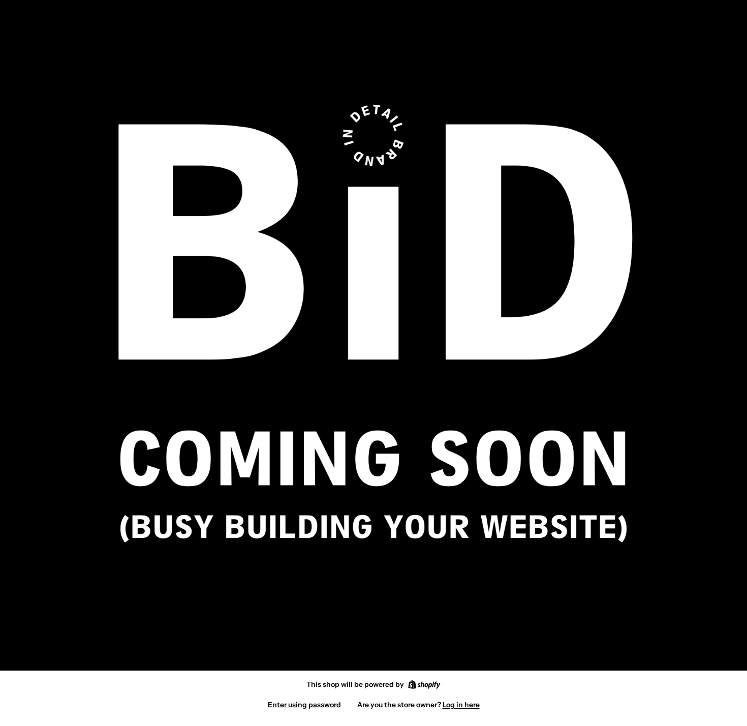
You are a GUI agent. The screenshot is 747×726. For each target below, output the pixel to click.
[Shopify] (424, 684)
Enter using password (304, 704)
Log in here (461, 704)
